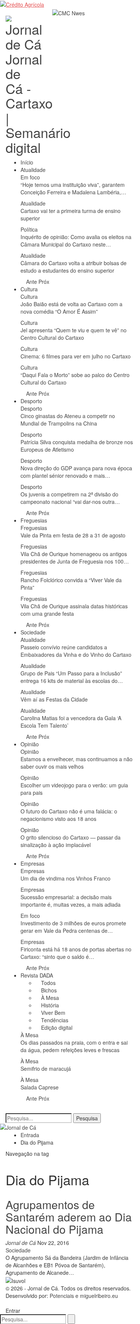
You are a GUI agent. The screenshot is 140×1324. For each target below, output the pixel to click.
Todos (48, 982)
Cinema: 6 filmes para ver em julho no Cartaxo (76, 356)
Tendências (54, 1020)
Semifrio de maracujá (46, 1068)
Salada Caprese (40, 1087)
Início (27, 162)
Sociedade (33, 632)
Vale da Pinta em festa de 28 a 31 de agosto (73, 535)
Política (29, 229)
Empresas (32, 863)
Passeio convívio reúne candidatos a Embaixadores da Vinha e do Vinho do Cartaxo (76, 650)
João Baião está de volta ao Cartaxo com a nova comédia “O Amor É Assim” (71, 307)
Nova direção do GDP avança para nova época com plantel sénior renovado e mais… (76, 471)
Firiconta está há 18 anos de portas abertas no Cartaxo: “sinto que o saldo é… (76, 952)
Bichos (48, 990)
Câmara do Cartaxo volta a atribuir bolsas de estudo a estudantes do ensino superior (74, 266)
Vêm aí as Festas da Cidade (54, 699)
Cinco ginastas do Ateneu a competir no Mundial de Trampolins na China (68, 419)
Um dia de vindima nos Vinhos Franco (66, 878)
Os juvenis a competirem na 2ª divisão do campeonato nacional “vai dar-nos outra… (70, 497)
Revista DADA (37, 975)
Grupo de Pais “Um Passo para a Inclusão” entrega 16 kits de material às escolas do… (72, 676)
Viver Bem (52, 1012)
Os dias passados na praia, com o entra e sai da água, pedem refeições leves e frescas (74, 1046)
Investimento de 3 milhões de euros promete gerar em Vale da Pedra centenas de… (73, 926)
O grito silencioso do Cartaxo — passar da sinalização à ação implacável (71, 841)
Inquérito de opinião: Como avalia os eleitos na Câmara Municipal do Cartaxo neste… (76, 240)
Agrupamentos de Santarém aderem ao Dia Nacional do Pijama (69, 1216)
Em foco (30, 177)
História (49, 1005)
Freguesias (34, 520)
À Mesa (49, 997)
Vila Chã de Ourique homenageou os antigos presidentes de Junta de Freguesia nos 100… (75, 557)
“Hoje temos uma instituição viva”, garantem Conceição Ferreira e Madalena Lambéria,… (73, 188)
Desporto (31, 401)
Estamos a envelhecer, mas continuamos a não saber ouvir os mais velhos (77, 762)
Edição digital (56, 1027)
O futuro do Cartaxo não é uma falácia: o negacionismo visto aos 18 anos (69, 814)
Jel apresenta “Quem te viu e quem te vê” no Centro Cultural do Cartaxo (74, 333)
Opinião (30, 744)
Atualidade (33, 169)
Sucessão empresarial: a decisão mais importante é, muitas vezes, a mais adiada (71, 900)
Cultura (29, 289)
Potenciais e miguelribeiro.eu (84, 1295)
